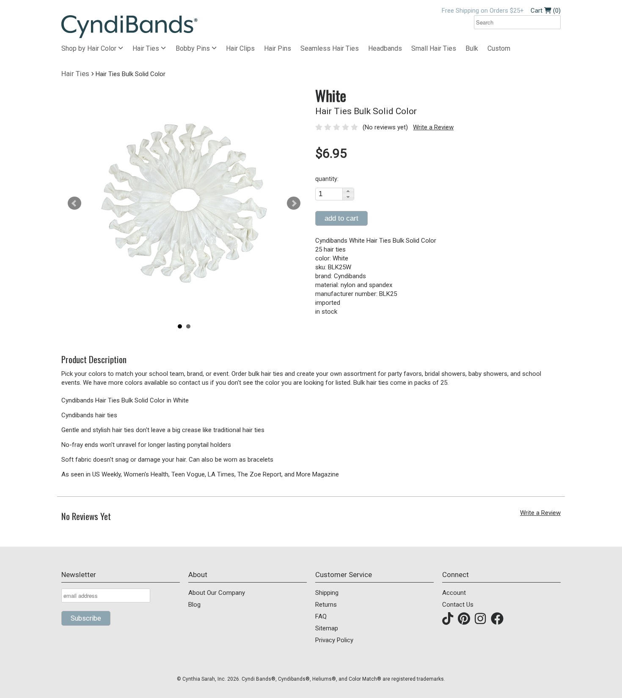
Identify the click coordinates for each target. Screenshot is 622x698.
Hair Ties (146, 48)
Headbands (385, 48)
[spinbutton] (329, 193)
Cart (546, 10)
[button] (347, 191)
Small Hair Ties (433, 48)
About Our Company (216, 593)
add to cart (341, 218)
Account (454, 593)
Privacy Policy (334, 640)
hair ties (75, 73)
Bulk (471, 48)
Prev (74, 203)
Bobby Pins (194, 48)
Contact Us (457, 604)
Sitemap (326, 628)
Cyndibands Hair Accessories (129, 26)
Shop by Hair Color (89, 48)
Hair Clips (240, 48)
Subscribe (86, 618)
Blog (194, 604)
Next (293, 203)
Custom (498, 48)
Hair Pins (277, 48)
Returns (326, 604)
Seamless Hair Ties (329, 48)
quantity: (327, 178)
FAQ (321, 616)
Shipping (327, 593)
